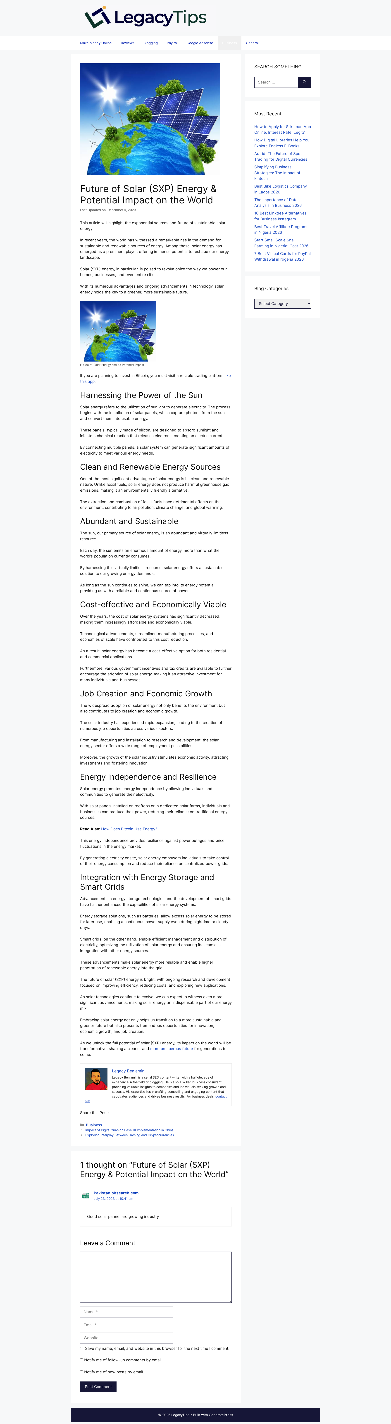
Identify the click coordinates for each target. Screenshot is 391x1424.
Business (229, 43)
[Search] (304, 82)
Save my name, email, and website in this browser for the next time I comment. (157, 1348)
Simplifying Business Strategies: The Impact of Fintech (277, 173)
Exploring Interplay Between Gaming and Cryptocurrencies (129, 1135)
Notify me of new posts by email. (114, 1372)
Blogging (150, 43)
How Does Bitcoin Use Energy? (129, 829)
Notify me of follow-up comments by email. (123, 1360)
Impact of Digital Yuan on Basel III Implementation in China (129, 1130)
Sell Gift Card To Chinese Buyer (175, 8)
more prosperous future (171, 1048)
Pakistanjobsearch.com (116, 1193)
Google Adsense (200, 43)
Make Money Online (96, 43)
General (252, 43)
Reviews (127, 43)
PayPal (172, 43)
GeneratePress (221, 1415)
